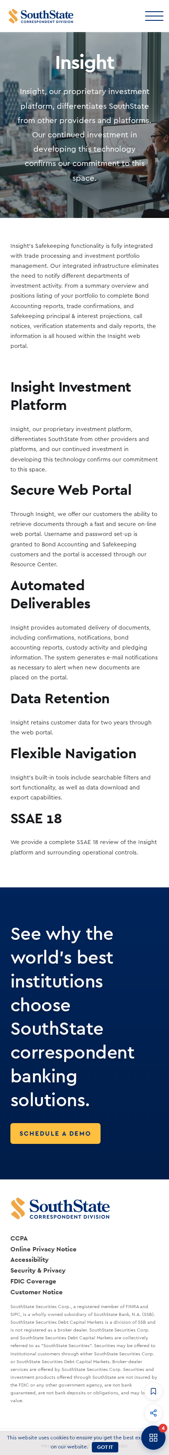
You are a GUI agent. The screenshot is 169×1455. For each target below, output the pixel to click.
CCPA (19, 1238)
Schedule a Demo (55, 1133)
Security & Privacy (37, 1270)
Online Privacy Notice (43, 1249)
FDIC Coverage (33, 1281)
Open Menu (154, 15)
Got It (105, 1447)
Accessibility (29, 1259)
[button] (153, 1391)
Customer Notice (36, 1292)
